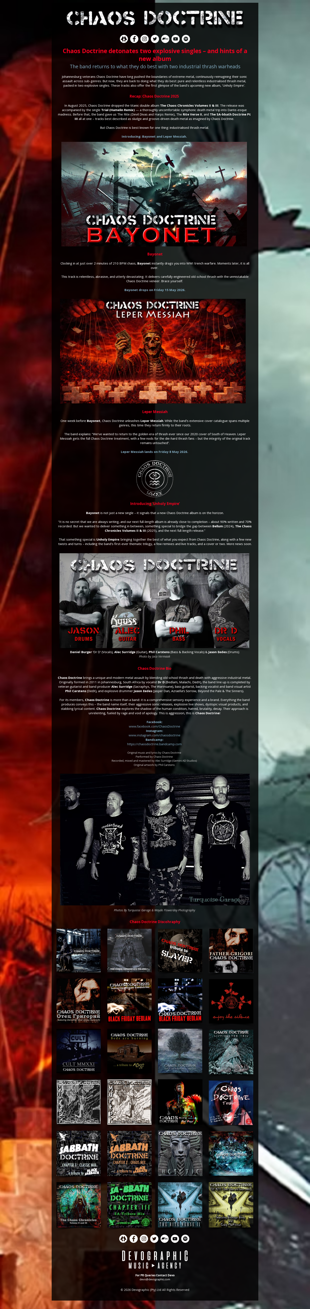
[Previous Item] (68, 839)
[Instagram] (144, 39)
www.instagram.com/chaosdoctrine (154, 735)
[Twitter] (155, 39)
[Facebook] (134, 39)
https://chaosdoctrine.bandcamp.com (154, 744)
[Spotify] (186, 39)
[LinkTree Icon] (124, 39)
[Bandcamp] (165, 39)
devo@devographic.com (155, 1279)
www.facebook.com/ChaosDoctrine (154, 726)
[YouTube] (175, 39)
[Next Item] (242, 839)
